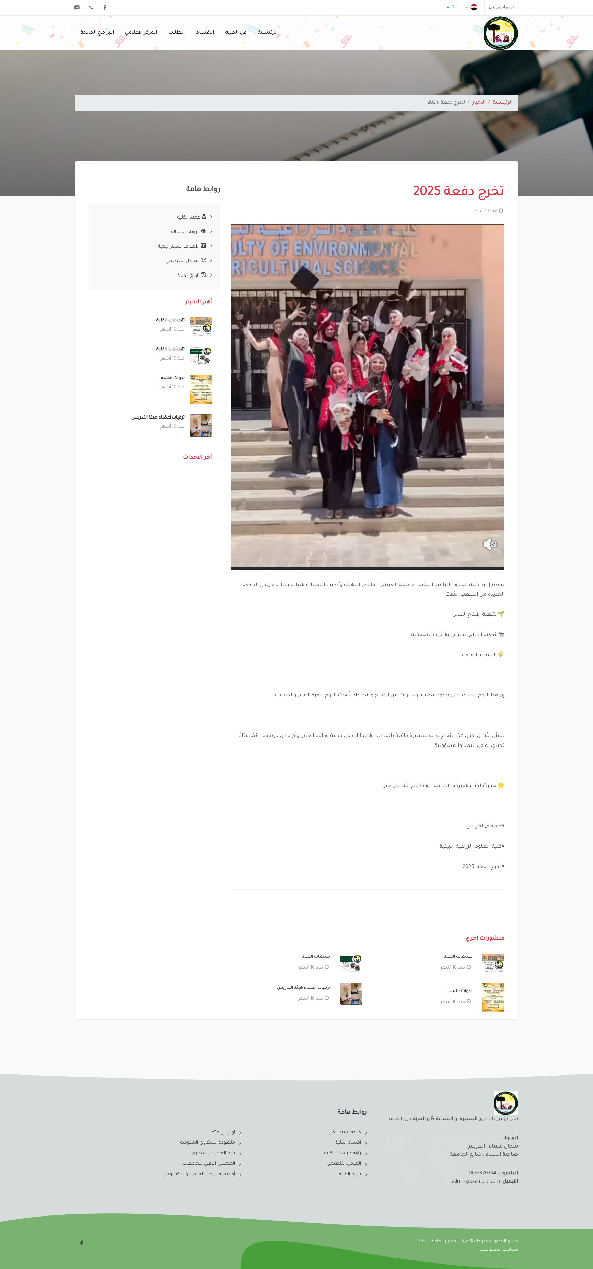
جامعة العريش (501, 7)
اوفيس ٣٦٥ (223, 1132)
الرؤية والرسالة (186, 232)
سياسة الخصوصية (499, 1250)
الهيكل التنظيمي (183, 261)
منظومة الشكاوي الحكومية (207, 1142)
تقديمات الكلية (458, 957)
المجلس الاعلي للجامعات (209, 1163)
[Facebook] (105, 7)
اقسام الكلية (348, 1142)
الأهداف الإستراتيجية (179, 246)
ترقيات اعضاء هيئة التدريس (303, 988)
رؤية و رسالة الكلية (342, 1153)
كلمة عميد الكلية (344, 1132)
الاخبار (478, 103)
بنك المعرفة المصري (213, 1153)
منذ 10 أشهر (485, 211)
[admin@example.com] (77, 7)
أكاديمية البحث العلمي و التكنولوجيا (199, 1174)
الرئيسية (502, 103)
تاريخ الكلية (189, 276)
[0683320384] (91, 7)
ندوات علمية (460, 991)
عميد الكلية (189, 217)
